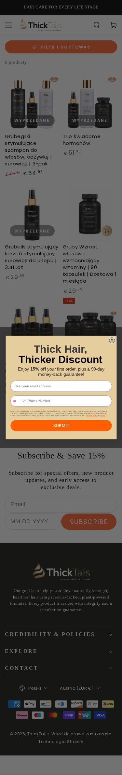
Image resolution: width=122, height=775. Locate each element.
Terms (102, 415)
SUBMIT (61, 425)
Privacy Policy (92, 415)
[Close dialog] (112, 340)
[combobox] (18, 401)
